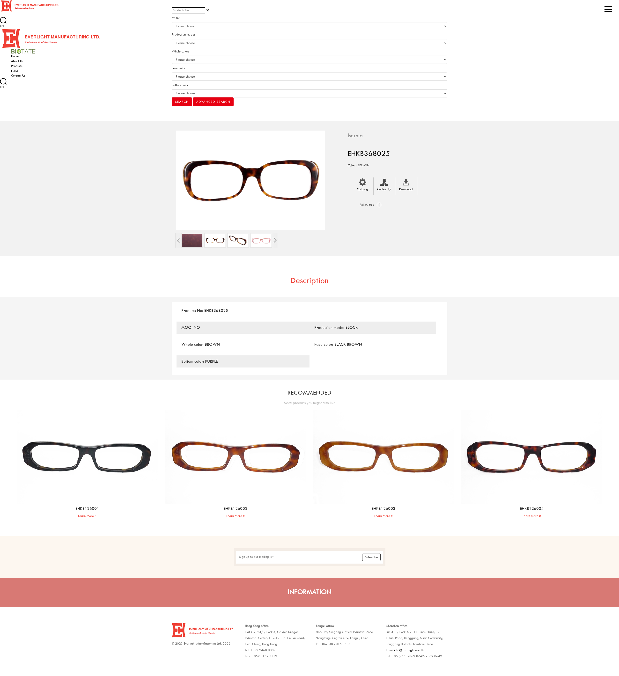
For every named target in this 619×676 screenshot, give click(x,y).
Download (406, 189)
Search (182, 101)
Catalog (362, 189)
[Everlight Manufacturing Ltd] (29, 5)
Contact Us (384, 189)
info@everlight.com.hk (409, 650)
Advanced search (213, 101)
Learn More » (87, 516)
